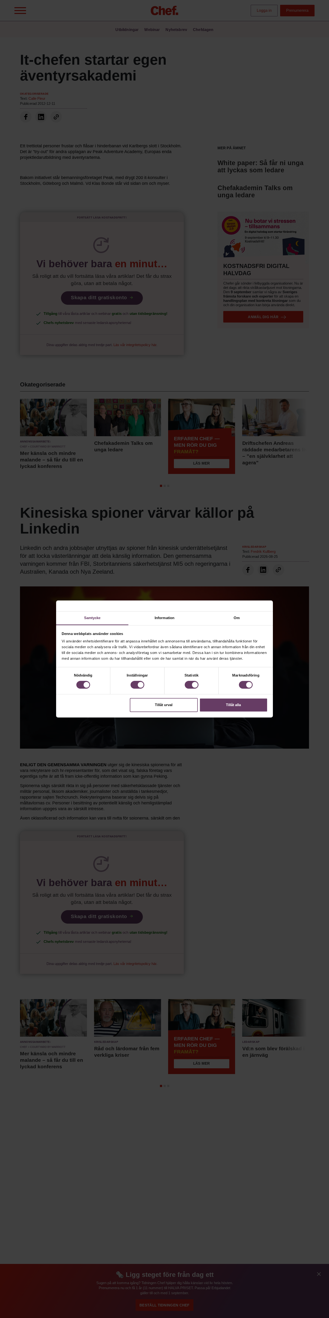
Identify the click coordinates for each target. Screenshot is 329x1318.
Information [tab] (164, 618)
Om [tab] (237, 618)
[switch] (137, 685)
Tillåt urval (163, 705)
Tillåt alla (233, 705)
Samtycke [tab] (92, 618)
